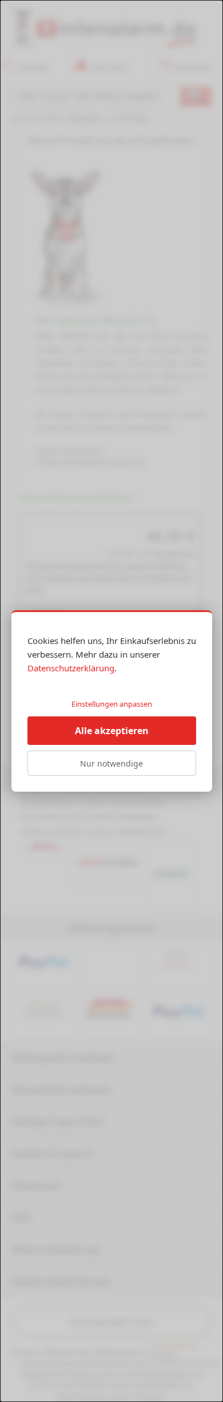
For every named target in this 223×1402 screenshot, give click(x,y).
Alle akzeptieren (112, 730)
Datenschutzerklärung (70, 668)
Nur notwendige (111, 763)
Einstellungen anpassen (111, 704)
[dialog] (111, 701)
